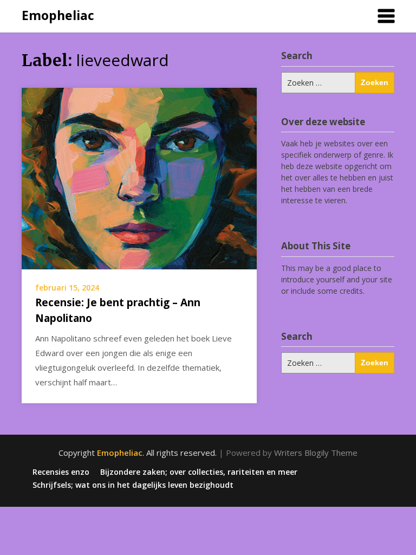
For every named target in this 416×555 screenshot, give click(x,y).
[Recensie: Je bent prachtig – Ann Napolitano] (139, 177)
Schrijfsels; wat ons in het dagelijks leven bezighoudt (132, 485)
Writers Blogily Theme (316, 452)
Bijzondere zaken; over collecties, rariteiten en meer (198, 472)
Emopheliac (58, 15)
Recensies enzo (60, 472)
